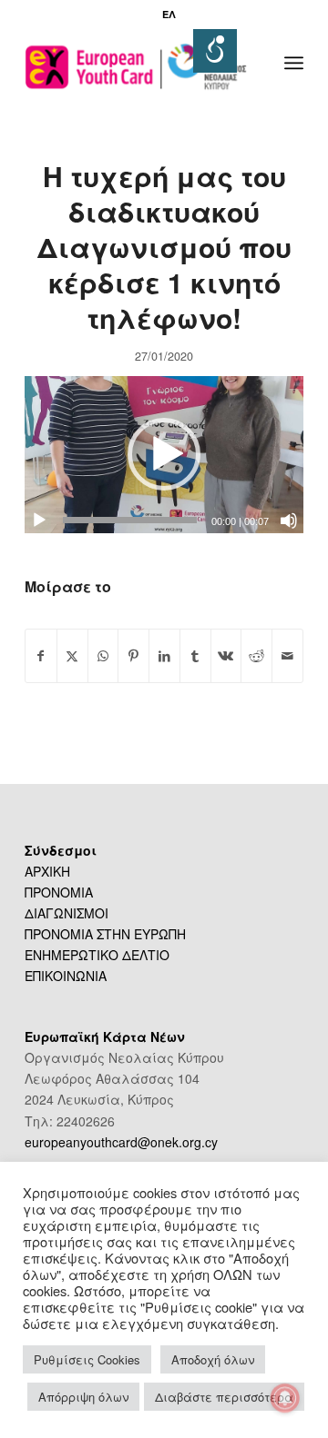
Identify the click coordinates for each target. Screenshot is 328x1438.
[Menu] (293, 62)
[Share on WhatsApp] (103, 656)
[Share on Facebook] (41, 656)
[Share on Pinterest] (133, 656)
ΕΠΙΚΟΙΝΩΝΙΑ (66, 976)
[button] (164, 454)
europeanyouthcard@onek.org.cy (121, 1142)
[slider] (130, 520)
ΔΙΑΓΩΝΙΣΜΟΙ (66, 913)
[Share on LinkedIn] (164, 656)
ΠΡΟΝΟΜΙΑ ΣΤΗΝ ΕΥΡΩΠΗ (105, 934)
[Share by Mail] (287, 656)
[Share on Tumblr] (195, 656)
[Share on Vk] (226, 656)
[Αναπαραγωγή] (39, 520)
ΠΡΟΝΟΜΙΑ (59, 892)
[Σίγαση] (289, 520)
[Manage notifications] (285, 1398)
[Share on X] (72, 656)
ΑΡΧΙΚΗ (47, 871)
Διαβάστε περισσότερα (224, 1396)
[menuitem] (169, 14)
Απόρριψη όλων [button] (83, 1396)
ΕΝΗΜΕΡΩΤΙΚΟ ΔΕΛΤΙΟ (97, 955)
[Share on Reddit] (256, 656)
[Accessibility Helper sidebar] (215, 51)
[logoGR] (136, 62)
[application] (164, 454)
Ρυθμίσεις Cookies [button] (87, 1359)
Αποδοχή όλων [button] (212, 1359)
